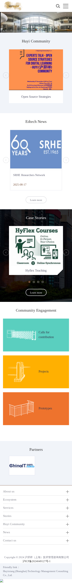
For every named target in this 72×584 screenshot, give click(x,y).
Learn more (36, 200)
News (6, 532)
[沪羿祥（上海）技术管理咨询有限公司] (13, 6)
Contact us (9, 540)
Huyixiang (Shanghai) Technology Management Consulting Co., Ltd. (35, 573)
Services (8, 507)
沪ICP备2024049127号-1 (37, 561)
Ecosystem (9, 499)
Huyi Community (14, 524)
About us (8, 491)
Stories (7, 515)
